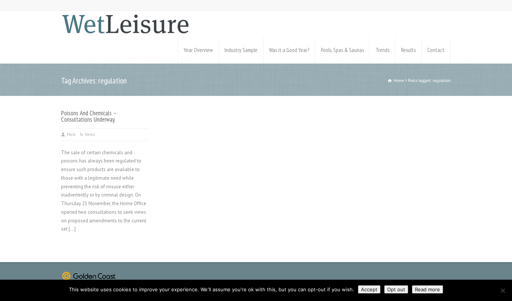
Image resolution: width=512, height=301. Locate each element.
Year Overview (198, 50)
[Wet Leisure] (125, 24)
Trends (382, 50)
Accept (369, 289)
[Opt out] (502, 290)
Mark (71, 134)
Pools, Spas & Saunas (342, 50)
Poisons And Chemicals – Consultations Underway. (89, 116)
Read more (427, 289)
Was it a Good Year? (289, 50)
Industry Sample (241, 50)
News (90, 134)
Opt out (396, 289)
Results (408, 50)
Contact (436, 50)
